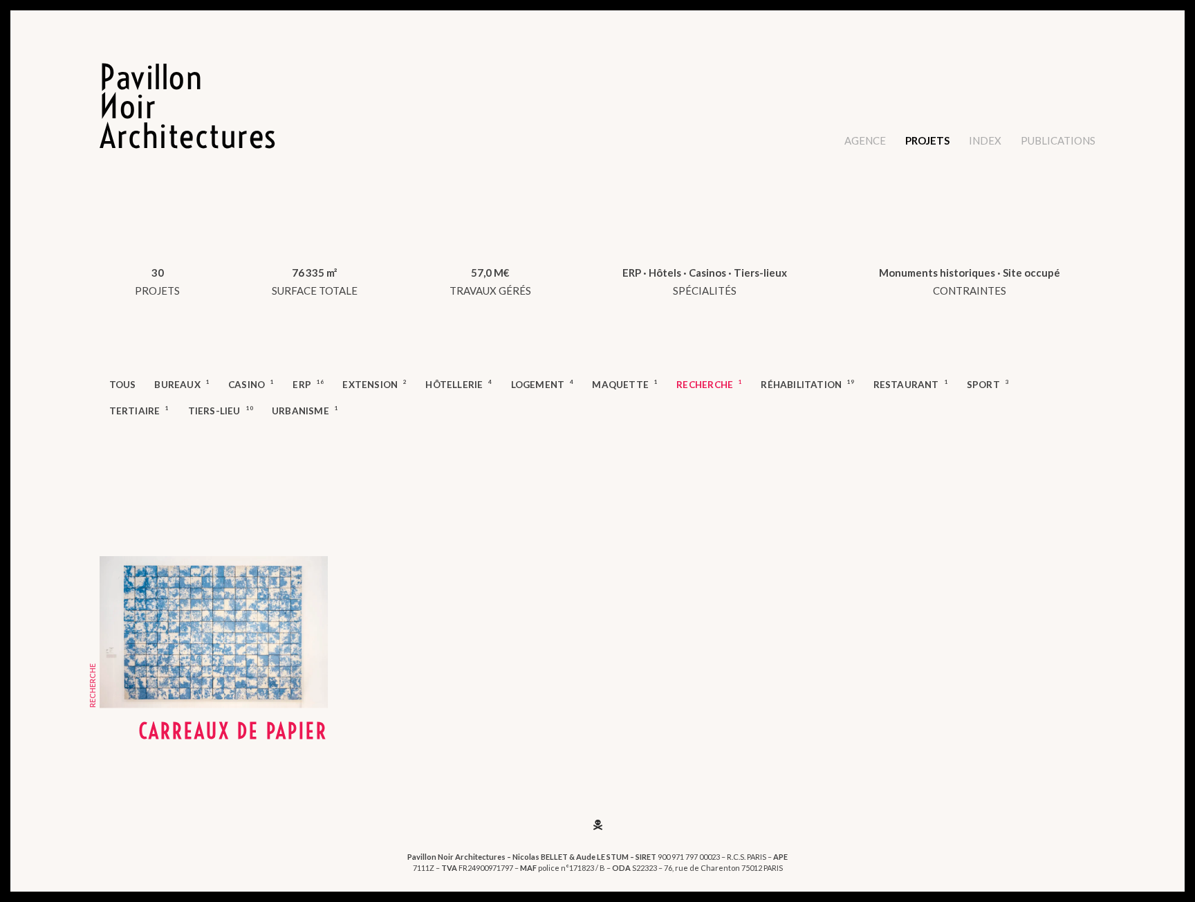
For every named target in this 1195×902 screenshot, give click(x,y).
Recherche (709, 384)
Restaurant (910, 384)
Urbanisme (305, 410)
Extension (374, 384)
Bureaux (182, 384)
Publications (1058, 140)
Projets (927, 140)
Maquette (625, 384)
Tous (122, 384)
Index (985, 140)
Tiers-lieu (220, 410)
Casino (251, 384)
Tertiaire (139, 410)
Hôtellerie (458, 384)
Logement (542, 384)
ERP (308, 384)
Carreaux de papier (233, 731)
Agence (865, 140)
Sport (988, 384)
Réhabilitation (807, 384)
